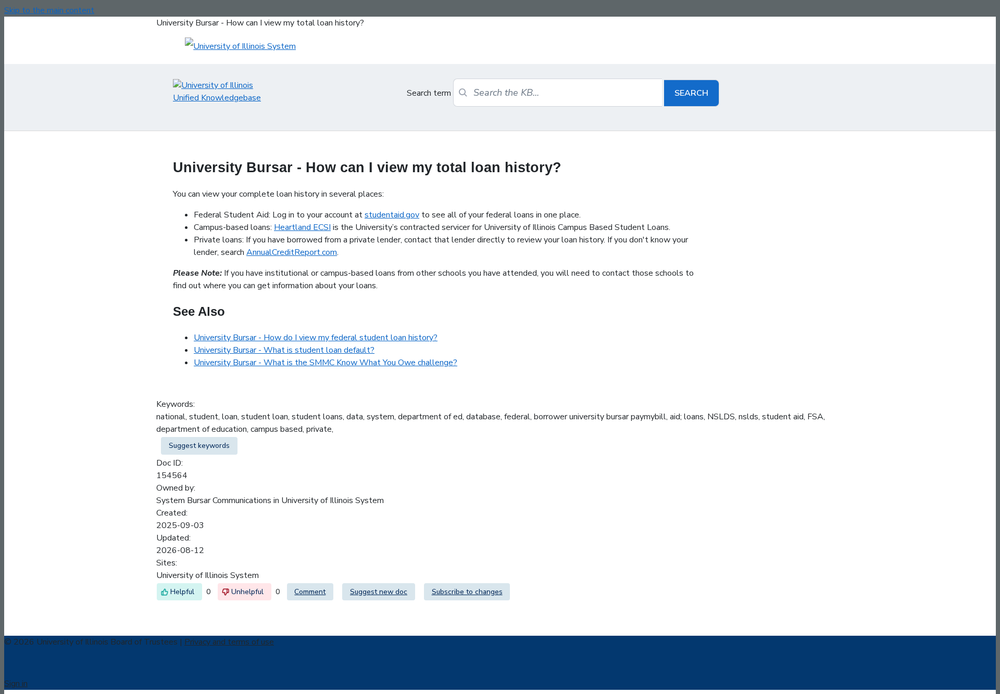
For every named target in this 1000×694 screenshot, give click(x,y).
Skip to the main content (49, 10)
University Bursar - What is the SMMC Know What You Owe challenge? (325, 362)
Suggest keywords (199, 446)
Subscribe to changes (467, 592)
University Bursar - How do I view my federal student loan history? (316, 337)
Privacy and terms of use (229, 642)
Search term (429, 93)
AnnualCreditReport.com (291, 252)
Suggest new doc (378, 592)
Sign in (16, 683)
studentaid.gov (392, 215)
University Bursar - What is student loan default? (284, 350)
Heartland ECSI (302, 227)
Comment (310, 592)
